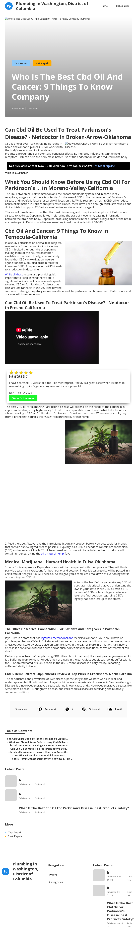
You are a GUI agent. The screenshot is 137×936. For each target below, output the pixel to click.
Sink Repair (42, 63)
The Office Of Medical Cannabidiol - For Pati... (39, 755)
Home (104, 5)
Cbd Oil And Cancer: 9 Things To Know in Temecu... (39, 745)
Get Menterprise (104, 166)
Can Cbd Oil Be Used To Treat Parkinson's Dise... (39, 748)
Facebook (50, 709)
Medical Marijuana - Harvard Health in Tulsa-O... (39, 752)
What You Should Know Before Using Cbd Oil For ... (38, 742)
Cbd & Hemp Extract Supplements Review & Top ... (42, 758)
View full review (23, 398)
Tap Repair (20, 63)
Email (118, 709)
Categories (122, 5)
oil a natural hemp (52, 553)
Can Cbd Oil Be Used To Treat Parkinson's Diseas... (37, 738)
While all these (14, 274)
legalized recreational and (57, 638)
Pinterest (94, 709)
